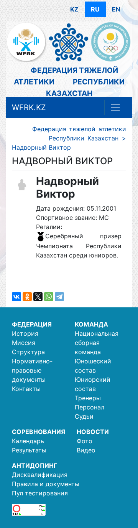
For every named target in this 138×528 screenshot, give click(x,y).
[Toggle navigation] (115, 107)
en (116, 9)
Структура (28, 352)
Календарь (28, 441)
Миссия (23, 342)
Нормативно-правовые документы (32, 370)
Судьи (84, 416)
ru (95, 9)
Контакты (26, 389)
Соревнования (38, 432)
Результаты (29, 450)
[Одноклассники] (27, 296)
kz (74, 9)
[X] (38, 296)
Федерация (32, 324)
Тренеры (88, 398)
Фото (84, 441)
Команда (91, 324)
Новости (93, 432)
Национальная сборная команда (96, 343)
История (25, 333)
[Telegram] (59, 296)
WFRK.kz (29, 107)
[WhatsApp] (48, 296)
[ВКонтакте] (16, 296)
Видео (86, 450)
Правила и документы (45, 484)
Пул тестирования (40, 493)
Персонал (89, 407)
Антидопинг (34, 465)
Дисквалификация (39, 474)
